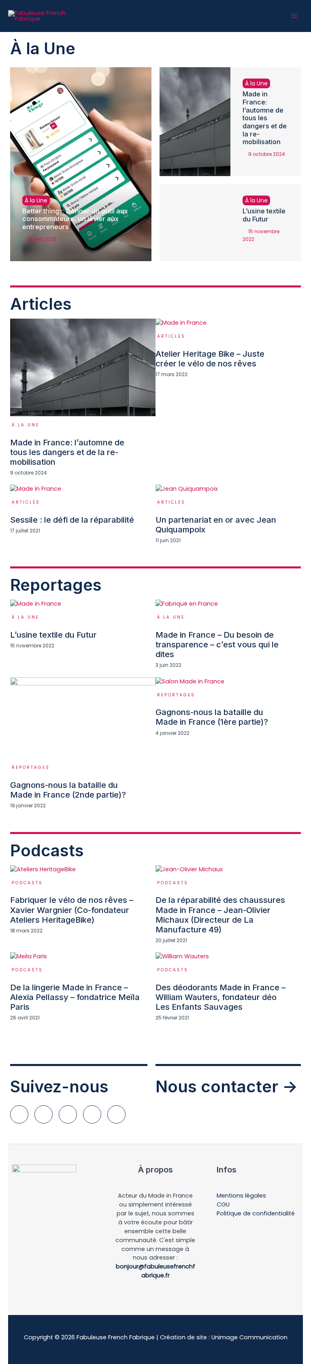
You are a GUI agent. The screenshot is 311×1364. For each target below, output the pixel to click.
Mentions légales (241, 1196)
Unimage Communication (249, 1337)
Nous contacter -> (227, 1086)
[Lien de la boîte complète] (83, 402)
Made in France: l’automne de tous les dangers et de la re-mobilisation (265, 118)
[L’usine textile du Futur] (195, 222)
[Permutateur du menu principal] (294, 15)
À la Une (36, 200)
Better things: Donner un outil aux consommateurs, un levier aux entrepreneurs (75, 219)
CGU (223, 1204)
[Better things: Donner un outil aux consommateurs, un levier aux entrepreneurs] (80, 164)
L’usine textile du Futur (264, 215)
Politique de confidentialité (256, 1213)
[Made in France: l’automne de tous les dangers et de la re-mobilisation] (195, 121)
